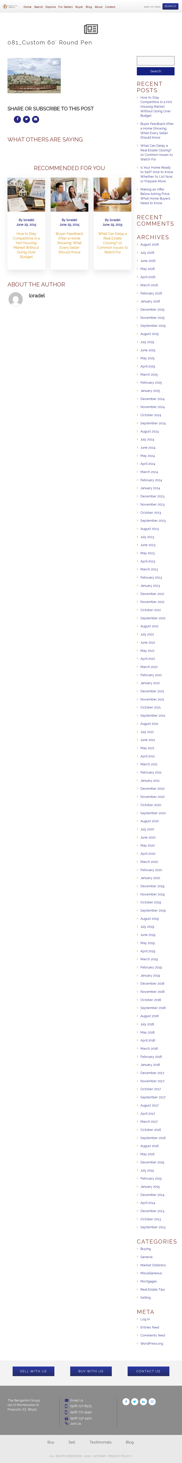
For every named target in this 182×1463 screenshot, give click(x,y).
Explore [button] (51, 7)
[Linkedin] (143, 1401)
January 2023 (150, 585)
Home (27, 7)
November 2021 (152, 699)
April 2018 (147, 1040)
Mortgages (148, 1281)
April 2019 (147, 951)
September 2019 (153, 910)
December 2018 (152, 983)
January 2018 (150, 1065)
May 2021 (147, 748)
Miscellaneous (151, 1273)
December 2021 (152, 691)
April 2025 (147, 366)
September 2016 (153, 1138)
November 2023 (152, 504)
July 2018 (147, 1024)
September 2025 (153, 326)
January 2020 (150, 878)
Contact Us (148, 1371)
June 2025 (147, 350)
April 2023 (147, 561)
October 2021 (150, 707)
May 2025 (147, 358)
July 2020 (147, 829)
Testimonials (100, 1442)
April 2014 (147, 1203)
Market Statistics (153, 1265)
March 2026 (149, 285)
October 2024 (150, 415)
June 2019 (147, 935)
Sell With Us (33, 1371)
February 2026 (151, 293)
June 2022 (147, 642)
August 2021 (149, 724)
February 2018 (151, 1057)
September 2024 (153, 423)
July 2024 (147, 439)
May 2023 (147, 553)
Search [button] (38, 7)
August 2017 (149, 1105)
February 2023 (151, 577)
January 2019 (150, 975)
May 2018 (147, 1032)
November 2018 (152, 992)
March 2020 (149, 862)
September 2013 (152, 1227)
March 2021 (148, 764)
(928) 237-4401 (81, 1418)
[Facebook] (126, 1401)
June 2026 (148, 261)
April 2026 (147, 277)
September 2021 (152, 715)
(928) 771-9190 (81, 1412)
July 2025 (147, 342)
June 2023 (147, 545)
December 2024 (152, 399)
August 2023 (149, 529)
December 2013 (152, 1211)
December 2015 (152, 1162)
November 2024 (152, 407)
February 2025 (151, 382)
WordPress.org (151, 1343)
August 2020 (149, 821)
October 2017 (150, 1089)
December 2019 (152, 886)
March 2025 (149, 374)
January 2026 (150, 301)
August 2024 (149, 431)
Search (170, 6)
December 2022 (152, 594)
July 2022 (147, 634)
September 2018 (153, 1008)
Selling (145, 1297)
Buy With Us (91, 1371)
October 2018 (150, 1000)
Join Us (75, 1424)
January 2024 (150, 488)
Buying (145, 1249)
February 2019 (151, 967)
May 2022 (147, 651)
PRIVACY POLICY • (120, 1456)
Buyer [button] (79, 7)
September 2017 (152, 1097)
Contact (110, 7)
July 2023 (147, 537)
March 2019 (149, 959)
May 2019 (147, 943)
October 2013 (150, 1219)
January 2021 (150, 780)
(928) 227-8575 (152, 7)
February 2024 (151, 480)
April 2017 (147, 1113)
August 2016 (149, 1146)
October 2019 (150, 902)
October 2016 (150, 1130)
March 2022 (149, 667)
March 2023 (149, 569)
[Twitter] (134, 1401)
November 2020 (152, 797)
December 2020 (152, 788)
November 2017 (152, 1081)
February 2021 (151, 772)
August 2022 (149, 626)
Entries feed (149, 1327)
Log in (145, 1319)
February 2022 (151, 675)
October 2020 (150, 805)
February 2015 (151, 1178)
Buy (50, 1442)
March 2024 (149, 472)
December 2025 (152, 309)
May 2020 (147, 845)
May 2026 (147, 269)
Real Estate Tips (152, 1289)
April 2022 (147, 659)
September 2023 (153, 520)
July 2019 (147, 926)
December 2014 (152, 1195)
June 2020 (148, 837)
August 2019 (149, 918)
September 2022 (152, 618)
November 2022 (152, 602)
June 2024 (148, 447)
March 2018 (149, 1048)
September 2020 (153, 813)
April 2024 (147, 464)
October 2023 (150, 512)
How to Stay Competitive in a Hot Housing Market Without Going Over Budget (156, 107)
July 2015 (147, 1170)
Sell (71, 1442)
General (146, 1257)
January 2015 (150, 1186)
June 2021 (147, 740)
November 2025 (152, 318)
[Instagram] (152, 1401)
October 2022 (150, 610)
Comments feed (152, 1335)
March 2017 (149, 1121)
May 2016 (147, 1154)
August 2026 (149, 244)
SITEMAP (99, 1456)
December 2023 (152, 496)
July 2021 (147, 732)
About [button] (99, 7)
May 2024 (147, 456)
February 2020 (151, 870)
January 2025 (150, 391)
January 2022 (150, 683)
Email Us (76, 1400)
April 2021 (147, 756)
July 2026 (147, 252)
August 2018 (149, 1016)
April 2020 (147, 853)
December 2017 (152, 1073)
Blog (89, 7)
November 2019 (152, 894)
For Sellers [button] (65, 7)
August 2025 (149, 334)
